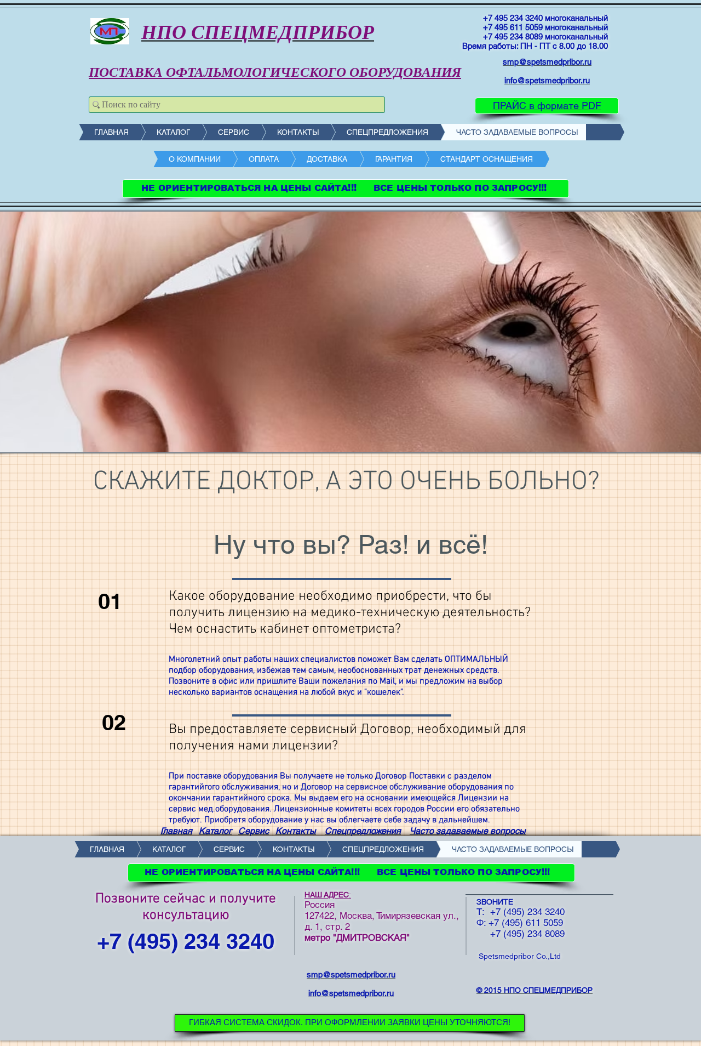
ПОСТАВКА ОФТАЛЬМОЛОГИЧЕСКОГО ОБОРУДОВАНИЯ (275, 72)
